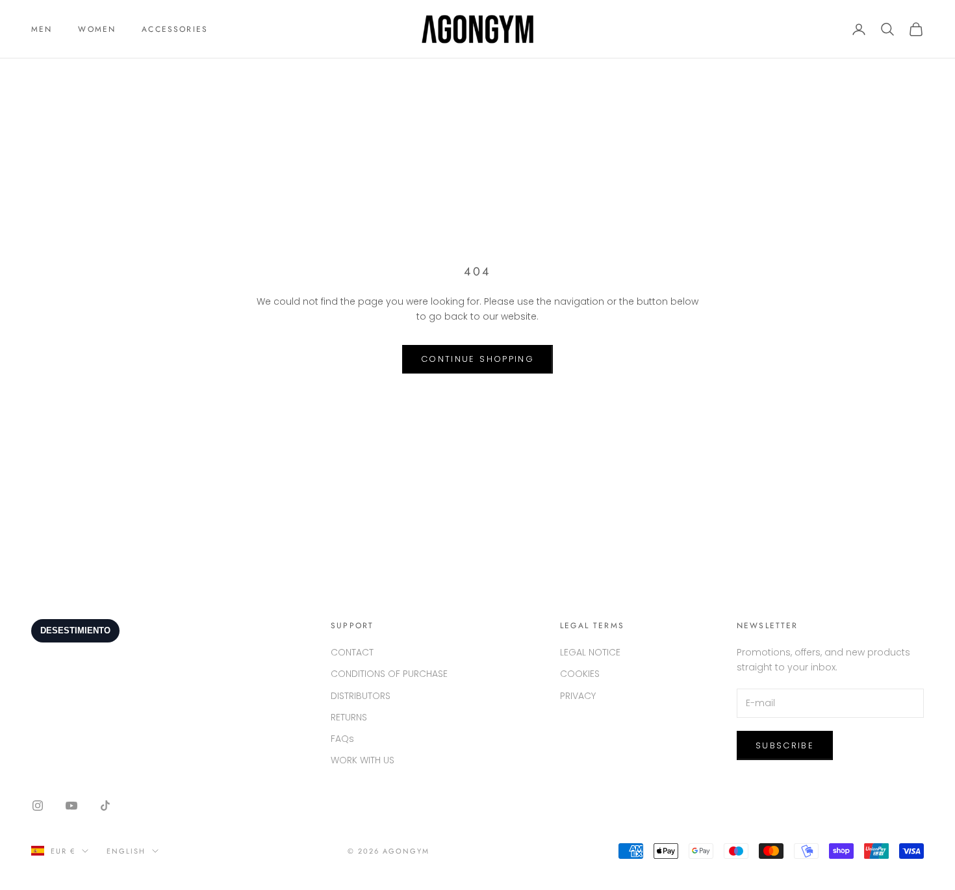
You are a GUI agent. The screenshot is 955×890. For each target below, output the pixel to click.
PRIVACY (578, 695)
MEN (41, 29)
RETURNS (349, 717)
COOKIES (580, 673)
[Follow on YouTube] (71, 805)
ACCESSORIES (175, 29)
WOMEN (97, 29)
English (126, 851)
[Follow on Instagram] (37, 805)
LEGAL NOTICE (590, 652)
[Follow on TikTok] (105, 805)
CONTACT (352, 652)
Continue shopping (477, 359)
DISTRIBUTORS (360, 695)
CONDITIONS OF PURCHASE (389, 673)
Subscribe (785, 745)
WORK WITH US (362, 760)
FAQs (342, 738)
